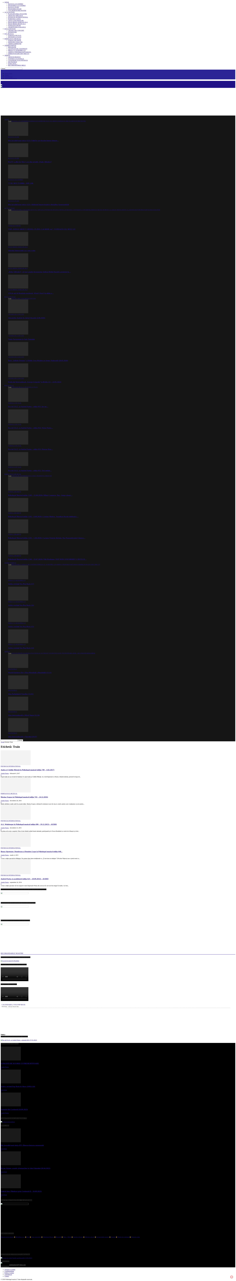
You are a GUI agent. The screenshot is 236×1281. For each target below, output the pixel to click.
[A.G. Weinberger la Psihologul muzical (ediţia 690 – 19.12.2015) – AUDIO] (16, 819)
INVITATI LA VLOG (14, 37)
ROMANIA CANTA (14, 19)
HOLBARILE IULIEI (14, 9)
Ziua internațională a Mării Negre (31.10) (24, 715)
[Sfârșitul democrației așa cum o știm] (18, 245)
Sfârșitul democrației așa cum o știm (21, 251)
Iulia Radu (4, 1090)
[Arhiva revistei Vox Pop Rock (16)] (18, 600)
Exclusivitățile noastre (102, 1237)
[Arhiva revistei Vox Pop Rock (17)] (18, 579)
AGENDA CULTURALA (16, 58)
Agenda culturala (78, 1237)
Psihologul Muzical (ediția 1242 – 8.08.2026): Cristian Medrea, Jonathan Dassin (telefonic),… (43, 517)
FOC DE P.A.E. (9, 34)
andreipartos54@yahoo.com (17, 1265)
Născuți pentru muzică (7, 1237)
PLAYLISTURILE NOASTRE (17, 14)
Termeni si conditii (9, 1269)
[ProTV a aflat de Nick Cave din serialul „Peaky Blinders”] (18, 156)
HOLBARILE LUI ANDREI (17, 5)
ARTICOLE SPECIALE (15, 15)
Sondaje (113, 1237)
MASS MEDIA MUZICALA (17, 24)
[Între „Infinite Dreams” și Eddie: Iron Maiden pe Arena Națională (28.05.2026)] (18, 355)
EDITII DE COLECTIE (15, 42)
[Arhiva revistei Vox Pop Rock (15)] (18, 621)
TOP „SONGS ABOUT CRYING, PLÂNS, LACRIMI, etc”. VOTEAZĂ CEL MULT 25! (41, 229)
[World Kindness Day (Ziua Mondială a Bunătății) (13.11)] (18, 667)
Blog (28, 1237)
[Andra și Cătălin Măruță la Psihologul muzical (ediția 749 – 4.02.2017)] (16, 764)
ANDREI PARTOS (10, 45)
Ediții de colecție (89, 1237)
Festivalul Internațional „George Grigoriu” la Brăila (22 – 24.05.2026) (34, 382)
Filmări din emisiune (123, 1237)
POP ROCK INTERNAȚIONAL (18, 17)
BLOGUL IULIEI (13, 7)
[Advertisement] (118, 102)
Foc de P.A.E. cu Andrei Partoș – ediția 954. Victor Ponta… (30, 428)
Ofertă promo (8, 73)
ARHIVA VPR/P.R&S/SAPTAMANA (19, 52)
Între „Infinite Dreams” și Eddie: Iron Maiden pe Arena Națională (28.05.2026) (38, 361)
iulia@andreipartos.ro (10, 78)
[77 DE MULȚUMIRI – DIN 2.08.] (18, 178)
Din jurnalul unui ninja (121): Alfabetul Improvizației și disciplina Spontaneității (38, 205)
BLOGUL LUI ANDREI (15, 4)
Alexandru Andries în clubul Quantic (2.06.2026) (26, 318)
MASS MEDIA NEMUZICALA (18, 22)
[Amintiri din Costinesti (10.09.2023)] (11, 1106)
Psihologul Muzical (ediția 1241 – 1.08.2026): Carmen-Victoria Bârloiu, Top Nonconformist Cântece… (46, 538)
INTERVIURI (12, 32)
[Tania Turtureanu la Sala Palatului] (18, 334)
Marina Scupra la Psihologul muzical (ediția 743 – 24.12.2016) (24, 797)
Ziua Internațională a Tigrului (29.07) (22, 737)
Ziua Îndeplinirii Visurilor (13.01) (20, 694)
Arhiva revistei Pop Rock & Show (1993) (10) (18, 1086)
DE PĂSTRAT (12, 62)
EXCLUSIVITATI (9, 29)
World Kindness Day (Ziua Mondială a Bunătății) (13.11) (29, 673)
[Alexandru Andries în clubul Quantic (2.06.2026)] (18, 312)
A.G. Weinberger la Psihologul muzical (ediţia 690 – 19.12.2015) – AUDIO (29, 824)
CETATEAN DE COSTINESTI (17, 49)
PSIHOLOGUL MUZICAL (12, 39)
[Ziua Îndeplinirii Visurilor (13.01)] (18, 689)
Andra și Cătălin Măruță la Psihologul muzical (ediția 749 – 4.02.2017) (27, 770)
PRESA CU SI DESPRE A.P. (17, 50)
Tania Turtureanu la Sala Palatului (21, 339)
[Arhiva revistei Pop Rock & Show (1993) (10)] (11, 1083)
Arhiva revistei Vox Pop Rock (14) (21, 648)
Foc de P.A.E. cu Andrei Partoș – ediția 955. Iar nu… (28, 407)
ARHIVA (7, 55)
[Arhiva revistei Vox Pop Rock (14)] (18, 642)
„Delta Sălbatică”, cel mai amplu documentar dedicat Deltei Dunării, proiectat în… (39, 272)
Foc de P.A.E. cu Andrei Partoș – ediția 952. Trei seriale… (30, 471)
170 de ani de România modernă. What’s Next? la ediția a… (31, 293)
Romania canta (135, 1237)
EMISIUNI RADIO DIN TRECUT (18, 53)
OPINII (6, 2)
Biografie (58, 1237)
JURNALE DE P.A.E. (14, 35)
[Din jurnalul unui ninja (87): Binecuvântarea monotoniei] (11, 1142)
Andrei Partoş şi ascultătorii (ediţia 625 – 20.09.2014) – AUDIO (24, 879)
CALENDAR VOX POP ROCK (18, 60)
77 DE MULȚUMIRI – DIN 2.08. (20, 183)
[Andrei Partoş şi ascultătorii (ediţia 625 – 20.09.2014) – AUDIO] (16, 873)
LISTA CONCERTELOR (16, 20)
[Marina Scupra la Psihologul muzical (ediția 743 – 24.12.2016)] (16, 792)
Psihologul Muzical (48, 1237)
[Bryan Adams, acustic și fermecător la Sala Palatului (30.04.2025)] (11, 1164)
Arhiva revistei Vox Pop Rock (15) (21, 627)
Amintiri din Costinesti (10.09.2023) (14, 1109)
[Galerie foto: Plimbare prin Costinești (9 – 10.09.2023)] (11, 1188)
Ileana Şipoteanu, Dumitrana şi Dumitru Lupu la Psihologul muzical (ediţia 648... (31, 852)
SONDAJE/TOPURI (14, 25)
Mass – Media (67, 1237)
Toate (9, 121)
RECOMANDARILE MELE (17, 65)
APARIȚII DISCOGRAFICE (17, 27)
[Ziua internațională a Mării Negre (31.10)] (18, 710)
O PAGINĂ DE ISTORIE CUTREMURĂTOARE (20, 1063)
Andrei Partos (5, 773)
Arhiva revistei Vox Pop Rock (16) (21, 605)
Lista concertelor (36, 1237)
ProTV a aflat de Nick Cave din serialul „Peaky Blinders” (30, 162)
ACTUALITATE (9, 12)
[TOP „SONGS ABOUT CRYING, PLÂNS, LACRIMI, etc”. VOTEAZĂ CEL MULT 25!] (18, 224)
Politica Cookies (9, 1273)
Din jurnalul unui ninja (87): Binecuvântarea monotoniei (22, 1145)
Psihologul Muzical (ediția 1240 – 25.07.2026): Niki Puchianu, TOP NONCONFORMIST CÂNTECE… (47, 559)
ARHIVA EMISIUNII (14, 44)
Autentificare (8, 1274)
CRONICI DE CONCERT (16, 30)
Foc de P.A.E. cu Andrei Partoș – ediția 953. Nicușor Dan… (30, 449)
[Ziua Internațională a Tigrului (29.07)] (18, 731)
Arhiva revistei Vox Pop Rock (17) (21, 584)
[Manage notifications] (231, 1276)
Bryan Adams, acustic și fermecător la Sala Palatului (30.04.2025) (25, 1168)
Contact (6, 75)
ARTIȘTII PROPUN (14, 57)
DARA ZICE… (13, 63)
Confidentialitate (9, 1271)
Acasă (2, 742)
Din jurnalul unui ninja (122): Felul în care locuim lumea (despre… (33, 141)
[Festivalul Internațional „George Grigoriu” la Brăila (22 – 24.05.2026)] (18, 376)
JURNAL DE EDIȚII (14, 40)
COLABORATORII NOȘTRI (17, 10)
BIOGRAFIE (12, 47)
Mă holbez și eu (20, 1237)
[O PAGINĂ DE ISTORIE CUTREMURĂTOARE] (11, 1060)
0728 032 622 (8, 77)
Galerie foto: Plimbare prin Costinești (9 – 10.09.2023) (21, 1191)
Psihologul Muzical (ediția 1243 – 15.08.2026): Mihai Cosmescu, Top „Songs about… (40, 495)
